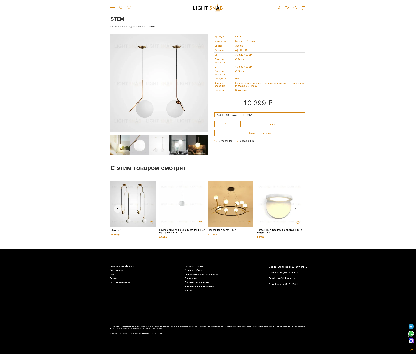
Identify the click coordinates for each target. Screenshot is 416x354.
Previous (118, 209)
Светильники (116, 270)
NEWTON (115, 229)
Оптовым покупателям (197, 282)
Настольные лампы (120, 282)
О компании (191, 278)
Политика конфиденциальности (201, 274)
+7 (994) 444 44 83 (289, 272)
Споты (113, 278)
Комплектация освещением (199, 286)
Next (295, 209)
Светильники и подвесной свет (127, 26)
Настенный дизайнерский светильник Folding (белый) (279, 231)
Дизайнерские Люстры (122, 266)
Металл (239, 41)
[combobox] (260, 114)
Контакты (189, 290)
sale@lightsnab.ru (285, 278)
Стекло (251, 41)
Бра (112, 274)
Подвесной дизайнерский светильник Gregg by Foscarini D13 (182, 231)
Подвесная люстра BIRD (222, 229)
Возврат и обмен (193, 270)
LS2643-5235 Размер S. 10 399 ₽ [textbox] (234, 115)
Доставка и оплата (194, 266)
